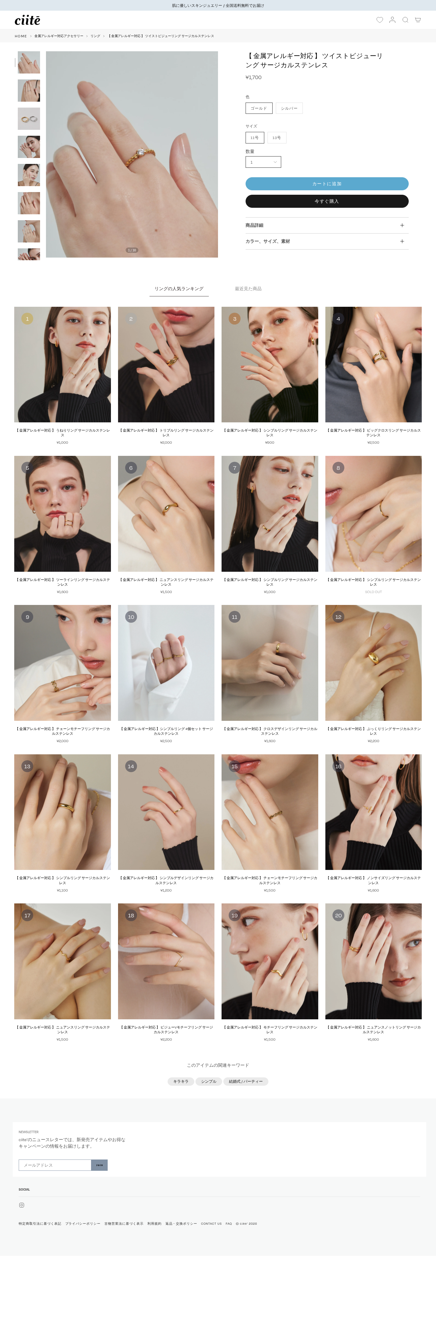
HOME (21, 35)
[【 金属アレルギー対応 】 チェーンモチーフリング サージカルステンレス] (62, 663)
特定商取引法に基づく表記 (40, 1223)
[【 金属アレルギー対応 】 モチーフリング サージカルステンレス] (270, 961)
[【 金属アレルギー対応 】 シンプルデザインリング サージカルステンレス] (166, 812)
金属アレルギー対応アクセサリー (58, 36)
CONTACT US (211, 1223)
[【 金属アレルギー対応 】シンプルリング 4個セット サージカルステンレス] (166, 663)
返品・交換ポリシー (182, 1223)
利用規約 (154, 1223)
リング (95, 36)
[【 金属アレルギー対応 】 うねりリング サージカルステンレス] (62, 365)
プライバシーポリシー (83, 1223)
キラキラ (181, 1081)
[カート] (418, 20)
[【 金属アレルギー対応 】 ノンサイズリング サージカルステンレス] (373, 812)
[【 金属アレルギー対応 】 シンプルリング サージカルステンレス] (270, 365)
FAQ (229, 1223)
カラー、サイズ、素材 (268, 241)
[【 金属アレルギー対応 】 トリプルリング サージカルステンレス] (166, 365)
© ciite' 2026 (246, 1223)
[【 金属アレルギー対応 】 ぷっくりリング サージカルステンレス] (373, 663)
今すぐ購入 (327, 201)
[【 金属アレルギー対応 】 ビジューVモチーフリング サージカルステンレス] (166, 961)
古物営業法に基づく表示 (124, 1223)
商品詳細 (254, 225)
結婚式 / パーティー (246, 1081)
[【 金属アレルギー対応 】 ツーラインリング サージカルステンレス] (62, 514)
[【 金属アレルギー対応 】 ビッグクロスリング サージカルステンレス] (373, 365)
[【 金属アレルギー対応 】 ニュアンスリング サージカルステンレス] (166, 514)
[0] (379, 20)
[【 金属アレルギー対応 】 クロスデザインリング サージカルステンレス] (270, 663)
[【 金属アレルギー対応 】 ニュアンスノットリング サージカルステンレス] (373, 961)
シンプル (209, 1081)
